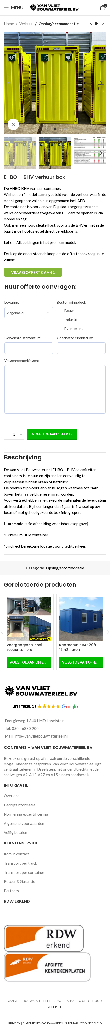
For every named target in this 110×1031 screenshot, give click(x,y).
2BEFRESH (55, 1007)
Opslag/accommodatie (59, 23)
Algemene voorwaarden (24, 823)
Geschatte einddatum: (75, 338)
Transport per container (24, 872)
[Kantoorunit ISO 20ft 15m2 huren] (81, 619)
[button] (9, 83)
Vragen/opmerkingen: (21, 360)
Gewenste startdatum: (22, 338)
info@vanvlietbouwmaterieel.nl (41, 736)
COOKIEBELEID (91, 1023)
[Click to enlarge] (13, 124)
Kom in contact (16, 854)
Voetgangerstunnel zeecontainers (24, 647)
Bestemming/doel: (71, 302)
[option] (55, 129)
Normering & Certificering (26, 814)
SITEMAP (71, 1023)
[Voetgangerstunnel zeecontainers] (29, 619)
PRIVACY (14, 1023)
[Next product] (103, 24)
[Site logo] (55, 7)
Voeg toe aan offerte (52, 434)
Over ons (11, 795)
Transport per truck (20, 863)
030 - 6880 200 (25, 728)
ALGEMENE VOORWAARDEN (43, 1023)
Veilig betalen (15, 832)
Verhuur (26, 23)
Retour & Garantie (19, 881)
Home (9, 23)
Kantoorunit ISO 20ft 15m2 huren (77, 647)
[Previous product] (91, 24)
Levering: (11, 302)
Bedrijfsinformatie (19, 805)
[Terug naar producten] (97, 24)
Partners (11, 890)
